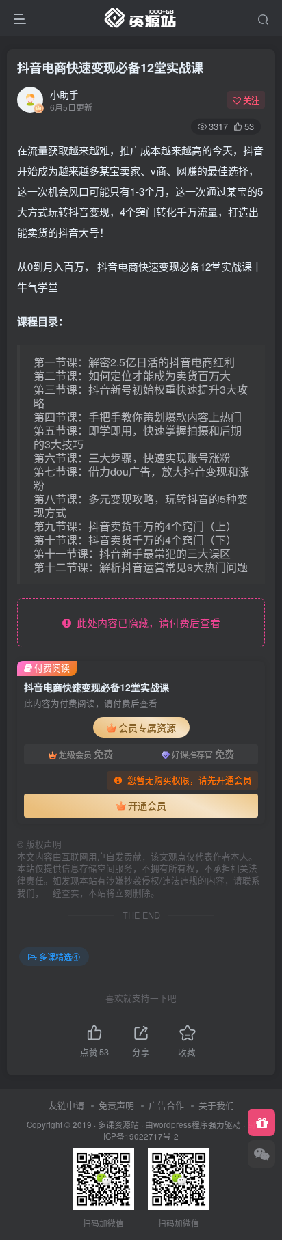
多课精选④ (59, 956)
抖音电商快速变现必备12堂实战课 (110, 68)
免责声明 (116, 1105)
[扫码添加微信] (261, 1154)
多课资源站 (118, 1124)
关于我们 (216, 1105)
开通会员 (147, 805)
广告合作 (166, 1105)
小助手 (64, 94)
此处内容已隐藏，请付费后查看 (145, 622)
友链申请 (66, 1105)
